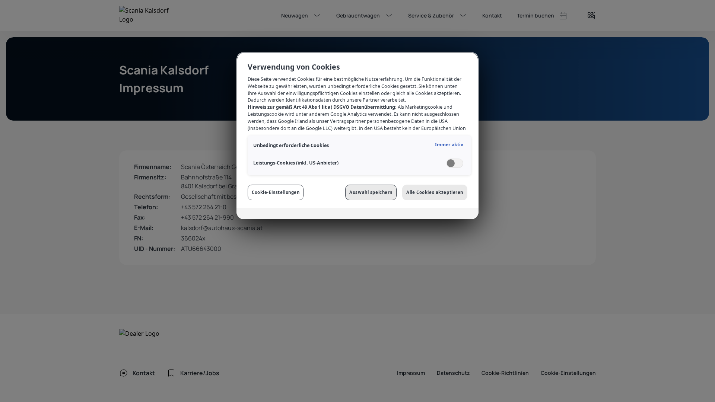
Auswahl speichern (371, 192)
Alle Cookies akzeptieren (434, 192)
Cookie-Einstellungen (275, 192)
